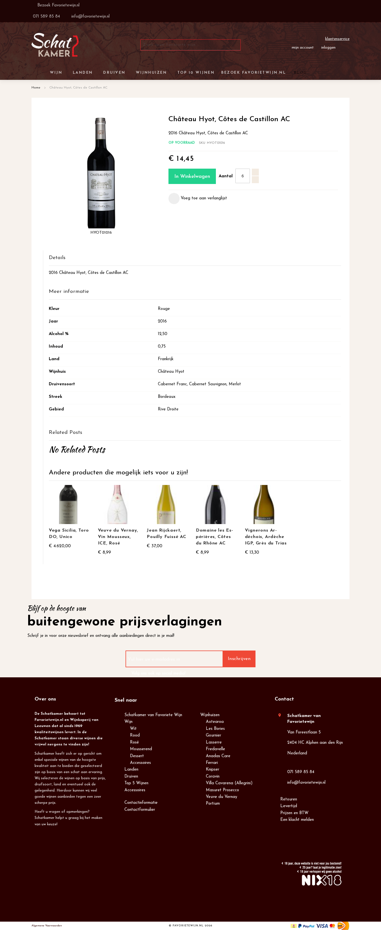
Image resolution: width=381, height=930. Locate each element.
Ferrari (212, 763)
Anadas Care (218, 756)
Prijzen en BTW (294, 813)
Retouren (288, 799)
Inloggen (328, 48)
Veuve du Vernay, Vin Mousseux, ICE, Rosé (118, 537)
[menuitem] (299, 73)
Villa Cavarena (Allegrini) (229, 783)
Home (36, 87)
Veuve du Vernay (221, 797)
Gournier (213, 735)
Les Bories (215, 729)
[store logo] (55, 45)
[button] (197, 198)
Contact (284, 699)
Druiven (131, 776)
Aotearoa (215, 722)
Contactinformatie (141, 803)
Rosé (134, 742)
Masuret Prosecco (222, 790)
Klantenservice (337, 39)
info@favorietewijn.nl (306, 783)
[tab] (195, 258)
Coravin (213, 776)
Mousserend (141, 749)
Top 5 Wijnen (136, 783)
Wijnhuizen (210, 715)
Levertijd (288, 806)
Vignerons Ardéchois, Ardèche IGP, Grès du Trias (266, 537)
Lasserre (214, 742)
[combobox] (190, 45)
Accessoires (140, 763)
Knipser (212, 770)
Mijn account (303, 48)
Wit (133, 729)
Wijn (128, 722)
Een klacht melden (297, 820)
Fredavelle (215, 749)
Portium (213, 804)
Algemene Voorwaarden (47, 925)
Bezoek (57, 5)
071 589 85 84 (300, 772)
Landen (131, 770)
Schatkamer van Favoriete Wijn (153, 715)
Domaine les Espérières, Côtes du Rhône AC (214, 537)
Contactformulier (139, 810)
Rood (135, 735)
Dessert (137, 756)
